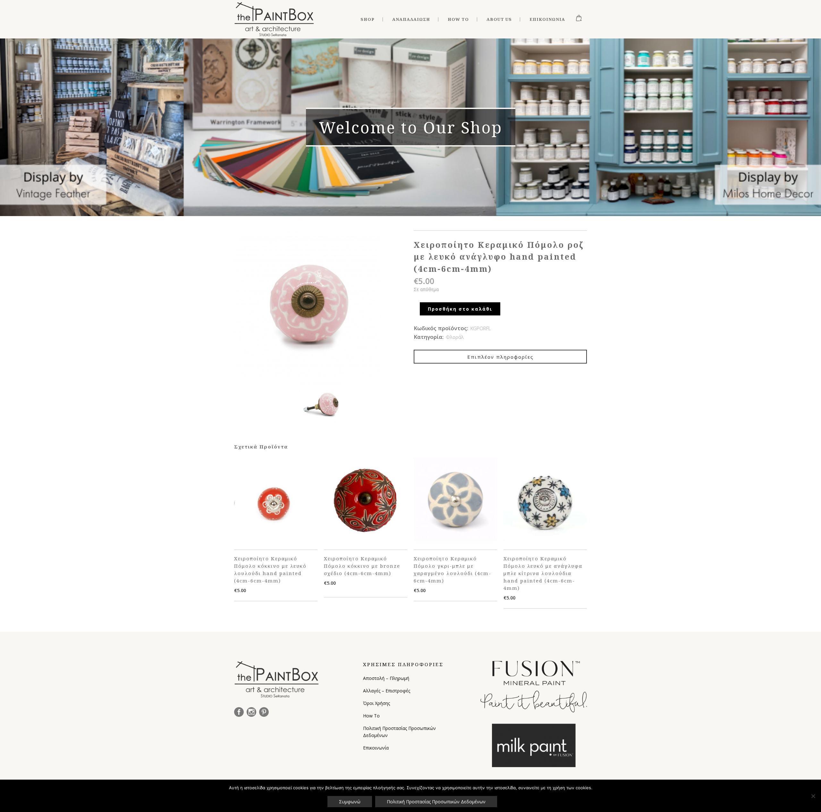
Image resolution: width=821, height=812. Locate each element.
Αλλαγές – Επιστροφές (386, 691)
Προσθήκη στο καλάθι (460, 309)
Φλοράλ (455, 337)
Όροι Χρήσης (376, 703)
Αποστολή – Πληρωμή (386, 678)
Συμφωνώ (349, 802)
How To (371, 716)
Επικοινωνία (376, 748)
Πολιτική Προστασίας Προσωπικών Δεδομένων (399, 731)
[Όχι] (813, 796)
